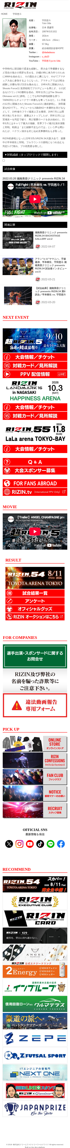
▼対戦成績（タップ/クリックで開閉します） (31, 154)
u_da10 (45, 56)
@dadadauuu (48, 52)
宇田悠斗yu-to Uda (51, 61)
